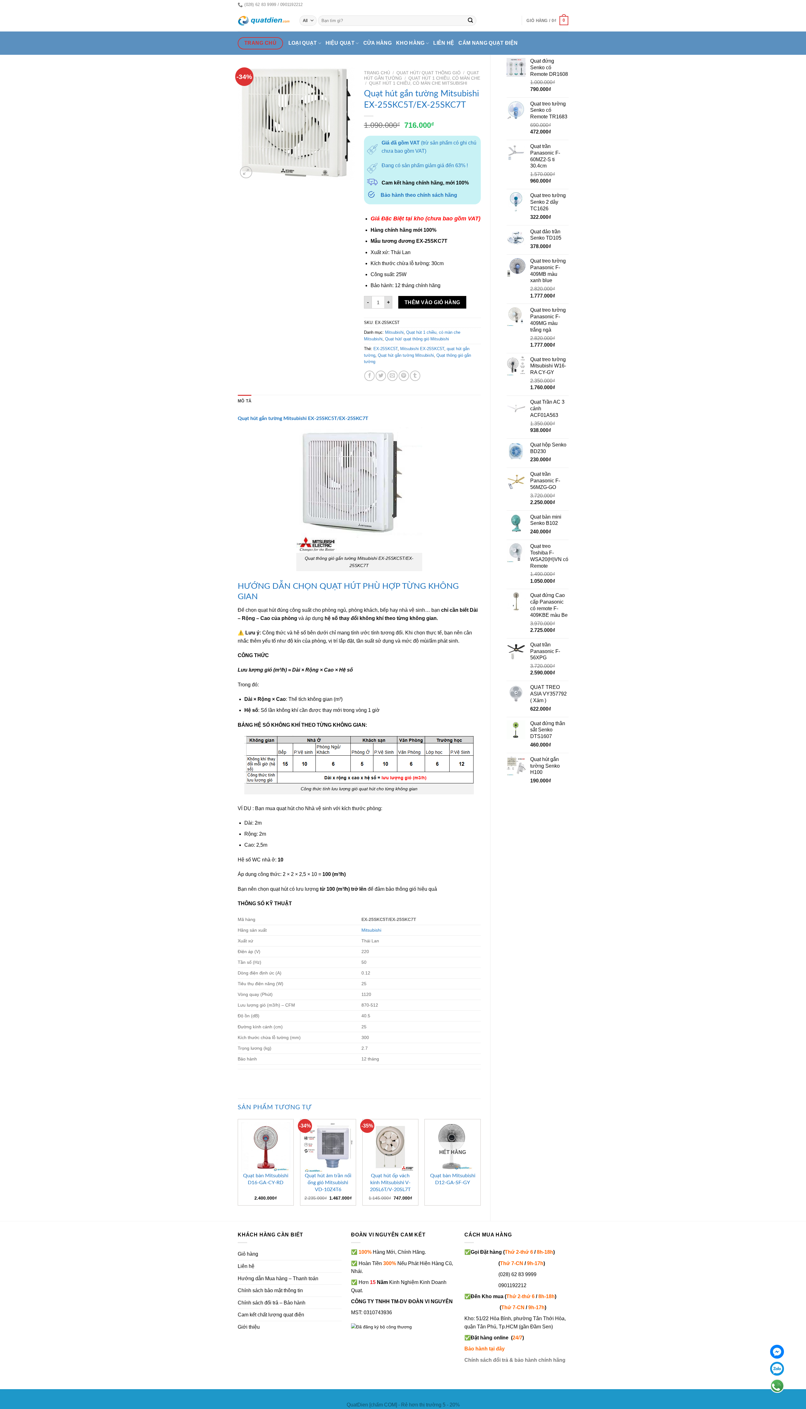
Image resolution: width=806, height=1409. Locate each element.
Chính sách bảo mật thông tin (270, 1290)
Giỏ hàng (248, 1254)
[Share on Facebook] (369, 376)
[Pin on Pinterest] (404, 376)
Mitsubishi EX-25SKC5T (422, 348)
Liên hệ (443, 43)
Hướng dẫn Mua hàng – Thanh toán (278, 1278)
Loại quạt (302, 43)
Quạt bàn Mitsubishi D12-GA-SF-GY (452, 1179)
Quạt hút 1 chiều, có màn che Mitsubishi (418, 83)
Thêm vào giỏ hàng (432, 302)
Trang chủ (377, 73)
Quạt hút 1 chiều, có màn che (444, 78)
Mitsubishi (394, 332)
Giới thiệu (249, 1327)
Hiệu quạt (340, 43)
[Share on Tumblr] (415, 376)
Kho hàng (410, 43)
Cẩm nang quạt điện (488, 43)
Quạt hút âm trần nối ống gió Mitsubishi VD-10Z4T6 (328, 1182)
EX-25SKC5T (385, 348)
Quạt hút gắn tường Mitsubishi (406, 355)
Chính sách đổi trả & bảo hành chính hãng (514, 1360)
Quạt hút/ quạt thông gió (428, 73)
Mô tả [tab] (244, 401)
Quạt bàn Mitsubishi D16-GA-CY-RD (265, 1179)
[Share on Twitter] (381, 376)
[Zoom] (246, 172)
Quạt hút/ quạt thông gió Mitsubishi (417, 339)
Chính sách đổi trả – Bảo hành (271, 1302)
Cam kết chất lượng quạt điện (271, 1314)
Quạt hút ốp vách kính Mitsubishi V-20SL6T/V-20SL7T (390, 1182)
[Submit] (470, 20)
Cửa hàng (377, 43)
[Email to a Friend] (392, 376)
